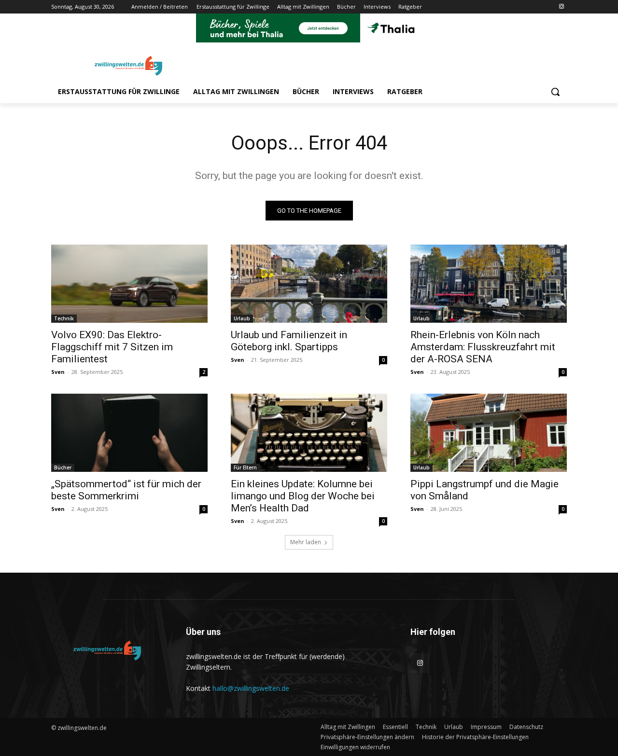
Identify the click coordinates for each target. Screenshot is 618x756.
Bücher (62, 467)
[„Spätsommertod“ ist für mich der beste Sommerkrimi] (129, 433)
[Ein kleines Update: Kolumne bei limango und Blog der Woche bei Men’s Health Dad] (309, 433)
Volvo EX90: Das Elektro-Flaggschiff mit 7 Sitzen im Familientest (112, 347)
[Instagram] (561, 7)
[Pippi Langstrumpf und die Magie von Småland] (488, 433)
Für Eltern (245, 467)
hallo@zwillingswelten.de (250, 688)
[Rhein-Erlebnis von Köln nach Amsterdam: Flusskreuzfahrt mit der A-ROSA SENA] (488, 284)
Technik (64, 318)
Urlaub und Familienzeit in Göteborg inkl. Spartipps (289, 341)
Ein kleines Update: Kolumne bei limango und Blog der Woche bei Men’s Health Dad (303, 496)
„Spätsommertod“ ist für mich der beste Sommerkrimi (126, 490)
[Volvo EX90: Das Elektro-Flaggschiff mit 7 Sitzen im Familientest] (129, 284)
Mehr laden (305, 542)
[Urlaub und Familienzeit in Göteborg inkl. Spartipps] (309, 284)
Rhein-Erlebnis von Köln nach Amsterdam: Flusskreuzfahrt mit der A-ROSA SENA (482, 347)
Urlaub (242, 318)
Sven (58, 371)
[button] (555, 91)
